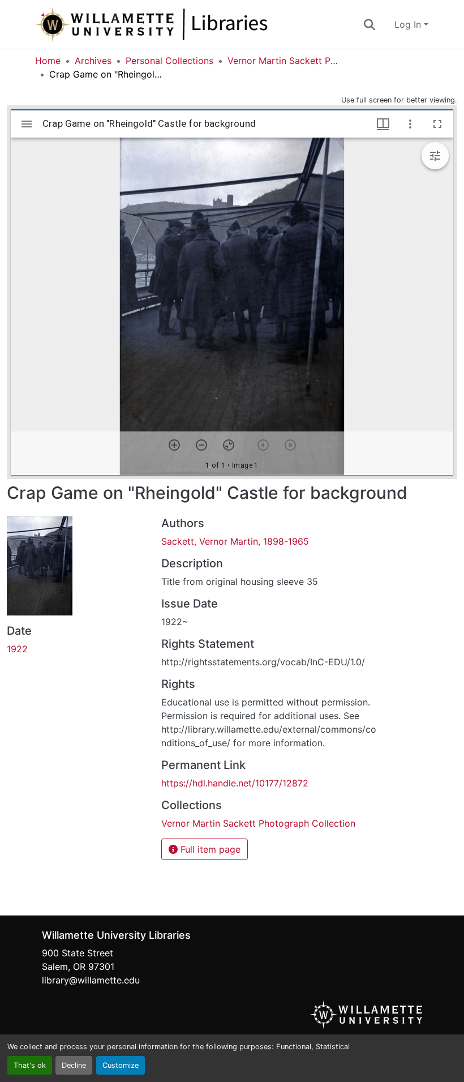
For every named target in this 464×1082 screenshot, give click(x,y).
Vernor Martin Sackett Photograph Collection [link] (284, 60)
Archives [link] (93, 60)
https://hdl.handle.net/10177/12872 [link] (234, 783)
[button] (189, 24)
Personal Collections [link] (169, 60)
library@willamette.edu (91, 980)
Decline (74, 1065)
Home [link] (48, 60)
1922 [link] (17, 649)
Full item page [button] (209, 849)
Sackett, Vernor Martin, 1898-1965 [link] (235, 541)
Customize (120, 1065)
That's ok (30, 1065)
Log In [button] (409, 24)
